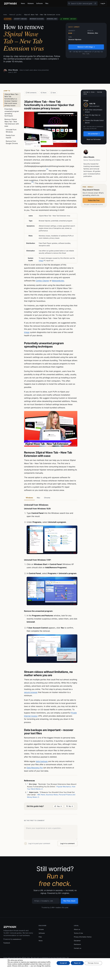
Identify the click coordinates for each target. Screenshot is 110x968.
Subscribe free (93, 200)
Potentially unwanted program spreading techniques (12, 112)
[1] (47, 169)
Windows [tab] (29, 498)
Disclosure (77, 944)
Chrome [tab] (47, 498)
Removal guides (15, 14)
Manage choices (93, 963)
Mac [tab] (38, 498)
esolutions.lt (17, 939)
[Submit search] (69, 3)
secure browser (30, 692)
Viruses (41, 929)
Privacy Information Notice (83, 937)
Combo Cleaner (42, 281)
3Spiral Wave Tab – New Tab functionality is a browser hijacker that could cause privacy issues (12, 100)
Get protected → (94, 134)
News (23, 3)
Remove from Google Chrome (12, 142)
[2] (32, 182)
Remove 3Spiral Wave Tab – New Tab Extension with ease (12, 122)
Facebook (6, 943)
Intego (41, 260)
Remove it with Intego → (86, 47)
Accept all (63, 963)
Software (39, 3)
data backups (42, 761)
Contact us (77, 948)
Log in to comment (67, 843)
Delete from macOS (10, 136)
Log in (103, 3)
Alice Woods (13, 70)
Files (46, 3)
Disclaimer (77, 940)
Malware (31, 3)
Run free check (69, 901)
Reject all (77, 963)
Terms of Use (78, 933)
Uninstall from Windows (11, 131)
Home (5, 14)
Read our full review (94, 139)
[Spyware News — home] (10, 3)
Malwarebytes (58, 281)
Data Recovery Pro (35, 768)
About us (77, 929)
